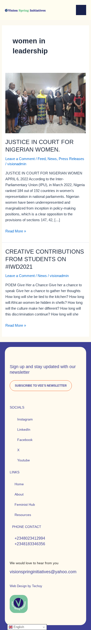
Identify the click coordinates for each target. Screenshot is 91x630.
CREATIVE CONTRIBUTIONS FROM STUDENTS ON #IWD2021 (44, 259)
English (18, 627)
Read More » (15, 230)
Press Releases (71, 159)
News (52, 159)
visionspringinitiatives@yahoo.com (43, 571)
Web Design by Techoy (26, 586)
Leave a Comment (20, 159)
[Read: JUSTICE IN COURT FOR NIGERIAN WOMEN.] (45, 103)
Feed (42, 159)
